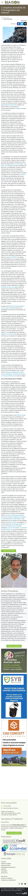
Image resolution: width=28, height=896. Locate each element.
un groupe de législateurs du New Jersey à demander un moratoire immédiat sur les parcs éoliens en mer (13, 374)
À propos (3, 861)
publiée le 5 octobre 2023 (8, 334)
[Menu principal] (2, 2)
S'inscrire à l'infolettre (14, 646)
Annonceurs (4, 872)
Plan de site (4, 876)
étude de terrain (20, 415)
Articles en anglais (6, 863)
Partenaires (4, 871)
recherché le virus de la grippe (10, 287)
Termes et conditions (6, 878)
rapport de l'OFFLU (11, 257)
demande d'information (10, 105)
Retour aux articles (9, 550)
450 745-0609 (7, 806)
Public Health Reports (15, 518)
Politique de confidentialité (8, 880)
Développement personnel (8, 867)
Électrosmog (24, 20)
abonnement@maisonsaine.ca (10, 808)
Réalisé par (18, 893)
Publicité (3, 869)
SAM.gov (18, 108)
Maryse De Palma (5, 865)
